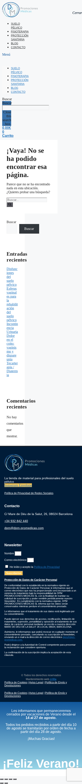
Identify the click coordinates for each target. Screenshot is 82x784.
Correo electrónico (15, 560)
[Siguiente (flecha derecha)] (6, 783)
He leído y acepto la (35, 567)
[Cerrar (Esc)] (15, 779)
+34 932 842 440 (16, 521)
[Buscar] (10, 204)
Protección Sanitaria (19, 37)
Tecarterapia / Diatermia (12, 369)
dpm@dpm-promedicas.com (24, 528)
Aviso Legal (36, 682)
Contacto (18, 47)
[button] (6, 55)
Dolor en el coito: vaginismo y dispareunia (11, 347)
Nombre (9, 553)
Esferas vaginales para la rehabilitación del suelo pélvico (12, 304)
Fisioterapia (20, 31)
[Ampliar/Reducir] (1, 779)
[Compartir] (10, 779)
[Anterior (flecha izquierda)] (1, 783)
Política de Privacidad (47, 567)
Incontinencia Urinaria (12, 328)
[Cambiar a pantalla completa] (6, 779)
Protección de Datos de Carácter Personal (30, 579)
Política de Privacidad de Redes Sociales (28, 493)
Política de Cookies (15, 682)
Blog (14, 43)
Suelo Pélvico (16, 25)
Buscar (7, 103)
